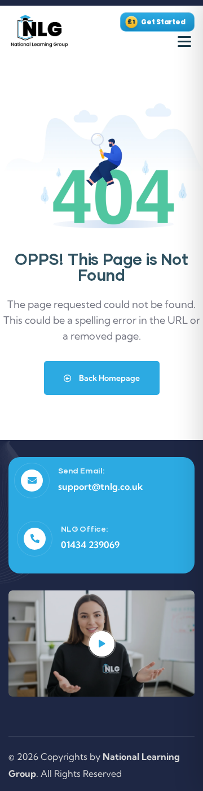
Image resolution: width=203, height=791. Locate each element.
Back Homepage (108, 378)
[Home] (39, 31)
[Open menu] (184, 42)
